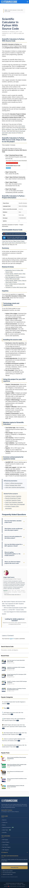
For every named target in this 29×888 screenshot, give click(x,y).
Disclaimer (19, 884)
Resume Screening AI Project (13, 498)
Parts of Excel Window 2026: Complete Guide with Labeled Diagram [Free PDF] (16, 765)
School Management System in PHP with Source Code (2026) (15, 786)
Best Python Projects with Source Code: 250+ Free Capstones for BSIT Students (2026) (13, 603)
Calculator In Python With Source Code (15, 287)
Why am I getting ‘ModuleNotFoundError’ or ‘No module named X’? (12, 554)
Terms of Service (13, 884)
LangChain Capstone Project (13, 500)
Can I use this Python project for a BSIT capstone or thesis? (13, 545)
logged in (11, 638)
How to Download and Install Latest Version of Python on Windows (13, 132)
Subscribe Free (14, 867)
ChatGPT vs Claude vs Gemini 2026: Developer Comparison (17, 682)
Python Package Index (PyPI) (13, 485)
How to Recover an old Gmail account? (15, 771)
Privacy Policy (6, 884)
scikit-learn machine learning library (15, 487)
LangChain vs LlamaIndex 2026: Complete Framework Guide (16, 668)
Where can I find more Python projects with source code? (12, 562)
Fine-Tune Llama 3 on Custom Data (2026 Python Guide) (16, 661)
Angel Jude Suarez (8, 577)
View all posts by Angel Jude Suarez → (12, 594)
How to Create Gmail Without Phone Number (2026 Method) (16, 758)
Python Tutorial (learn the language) (15, 504)
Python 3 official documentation (14, 483)
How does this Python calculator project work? (13, 521)
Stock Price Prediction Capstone (14, 502)
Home (6, 10)
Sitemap (23, 884)
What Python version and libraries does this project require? (13, 529)
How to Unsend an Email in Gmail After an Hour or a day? (17, 779)
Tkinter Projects (10, 605)
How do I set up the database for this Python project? (13, 537)
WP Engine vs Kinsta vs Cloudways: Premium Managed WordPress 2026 (16, 689)
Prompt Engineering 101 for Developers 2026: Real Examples (16, 675)
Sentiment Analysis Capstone (13, 496)
